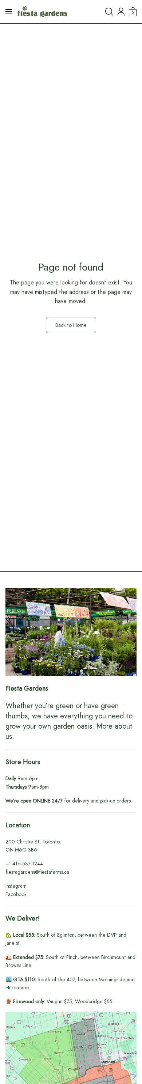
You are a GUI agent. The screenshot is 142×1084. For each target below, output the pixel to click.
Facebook (16, 894)
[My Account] (121, 12)
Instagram (16, 886)
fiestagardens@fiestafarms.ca (37, 872)
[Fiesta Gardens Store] (42, 11)
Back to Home (71, 325)
